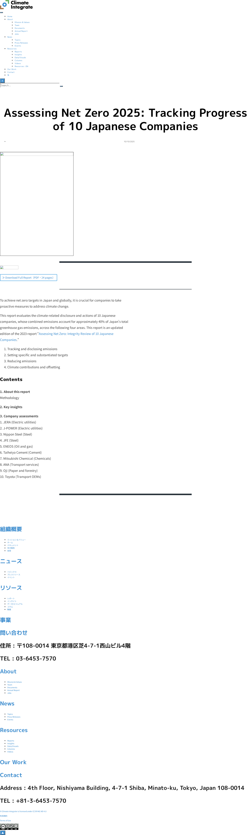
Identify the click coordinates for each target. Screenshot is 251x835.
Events (18, 45)
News (9, 37)
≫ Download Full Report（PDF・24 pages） (28, 277)
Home (9, 16)
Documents (20, 28)
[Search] (61, 86)
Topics (17, 40)
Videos (18, 63)
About (10, 19)
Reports (18, 51)
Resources (12, 48)
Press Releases (21, 42)
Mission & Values (22, 22)
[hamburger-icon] (1, 12)
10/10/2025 (129, 141)
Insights (18, 54)
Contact (11, 72)
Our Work (11, 69)
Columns (18, 60)
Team (17, 25)
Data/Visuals (20, 57)
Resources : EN (21, 66)
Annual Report (21, 31)
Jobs (17, 34)
